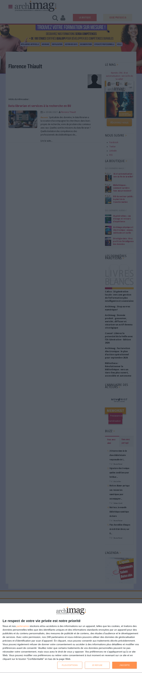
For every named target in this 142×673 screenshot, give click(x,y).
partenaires (22, 626)
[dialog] (71, 638)
